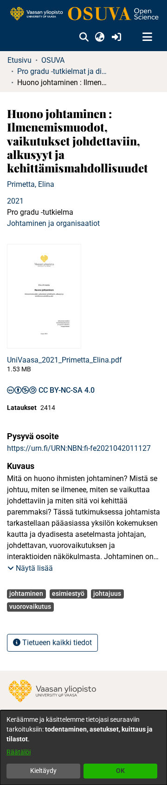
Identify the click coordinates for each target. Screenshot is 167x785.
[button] (84, 37)
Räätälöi (18, 752)
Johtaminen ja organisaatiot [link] (53, 223)
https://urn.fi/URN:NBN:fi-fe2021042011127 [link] (79, 448)
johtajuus (107, 593)
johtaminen (26, 593)
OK (120, 770)
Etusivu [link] (19, 60)
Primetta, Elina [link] (30, 184)
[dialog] (83, 747)
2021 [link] (15, 201)
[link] (83, 14)
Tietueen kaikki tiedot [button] (56, 642)
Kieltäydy (43, 770)
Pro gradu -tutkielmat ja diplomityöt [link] (63, 71)
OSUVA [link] (52, 60)
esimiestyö (68, 593)
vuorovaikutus (30, 606)
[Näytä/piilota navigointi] (147, 37)
